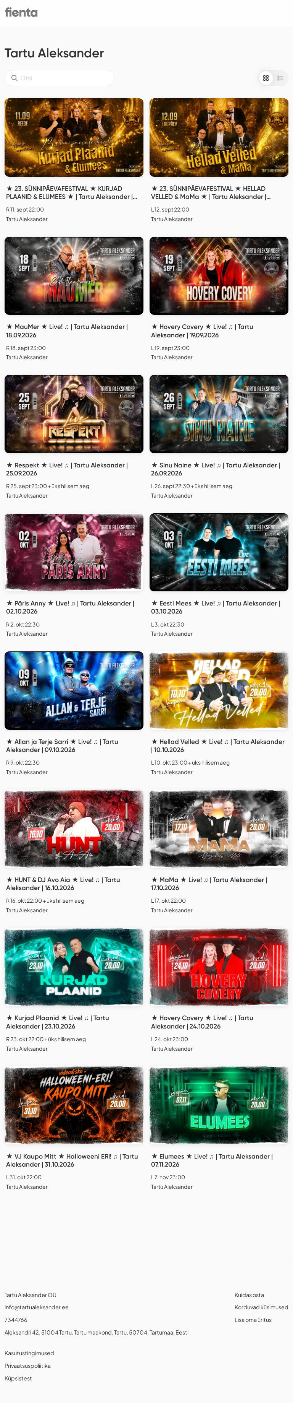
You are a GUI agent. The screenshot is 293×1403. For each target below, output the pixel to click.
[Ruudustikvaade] (266, 78)
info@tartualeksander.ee (37, 1307)
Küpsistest (18, 1378)
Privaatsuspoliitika (28, 1365)
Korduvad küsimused (261, 1307)
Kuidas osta (249, 1294)
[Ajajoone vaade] (280, 78)
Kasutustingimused (29, 1352)
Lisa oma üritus (253, 1319)
